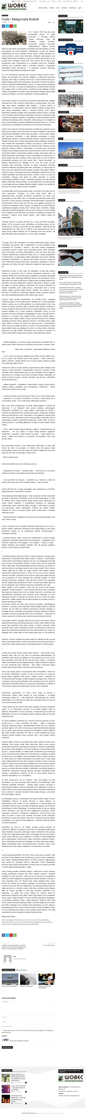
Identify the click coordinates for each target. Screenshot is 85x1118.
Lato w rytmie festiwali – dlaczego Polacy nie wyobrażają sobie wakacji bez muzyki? (70, 283)
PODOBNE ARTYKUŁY (8, 970)
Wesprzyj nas (72, 8)
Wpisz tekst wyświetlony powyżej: (19, 1040)
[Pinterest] (11, 26)
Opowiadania (5, 15)
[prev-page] (3, 991)
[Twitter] (7, 26)
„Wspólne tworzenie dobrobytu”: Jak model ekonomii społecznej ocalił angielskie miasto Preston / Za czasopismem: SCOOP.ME (14, 947)
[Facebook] (3, 26)
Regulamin (75, 1)
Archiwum (59, 1)
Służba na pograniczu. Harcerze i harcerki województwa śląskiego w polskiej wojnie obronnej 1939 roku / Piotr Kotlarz (70, 298)
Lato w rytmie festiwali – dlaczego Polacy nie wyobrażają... (18, 1087)
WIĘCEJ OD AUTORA (21, 970)
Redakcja (53, 1)
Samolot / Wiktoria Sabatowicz (10, 986)
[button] (82, 1)
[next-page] (5, 991)
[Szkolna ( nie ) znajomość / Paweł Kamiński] (46, 979)
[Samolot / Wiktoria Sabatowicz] (10, 979)
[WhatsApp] (15, 26)
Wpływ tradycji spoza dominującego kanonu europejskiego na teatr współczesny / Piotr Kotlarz (70, 277)
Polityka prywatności (67, 1)
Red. (5, 22)
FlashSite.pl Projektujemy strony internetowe (50, 1113)
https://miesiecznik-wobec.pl (19, 958)
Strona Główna (43, 1)
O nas (49, 1)
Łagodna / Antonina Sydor (26, 986)
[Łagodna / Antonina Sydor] (28, 979)
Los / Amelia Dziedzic (49, 945)
